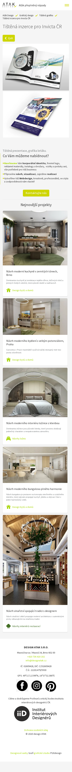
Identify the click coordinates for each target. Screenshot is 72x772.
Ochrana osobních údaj (36, 730)
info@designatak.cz (36, 660)
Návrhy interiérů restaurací (26, 626)
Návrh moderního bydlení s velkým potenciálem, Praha (35, 342)
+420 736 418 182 (36, 656)
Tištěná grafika (46, 15)
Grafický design (26, 15)
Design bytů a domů (22, 290)
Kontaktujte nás (36, 193)
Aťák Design (8, 15)
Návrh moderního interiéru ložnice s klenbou (32, 423)
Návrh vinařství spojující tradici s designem (31, 611)
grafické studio (42, 753)
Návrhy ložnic (19, 438)
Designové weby (19, 753)
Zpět (10, 38)
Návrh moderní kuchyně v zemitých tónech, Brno (32, 273)
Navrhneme (10, 163)
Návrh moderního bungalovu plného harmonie (34, 489)
